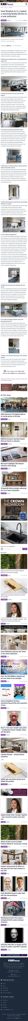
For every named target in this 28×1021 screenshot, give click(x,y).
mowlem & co (13, 379)
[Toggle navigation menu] (26, 4)
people (8, 898)
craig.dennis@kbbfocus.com (14, 976)
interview (4, 949)
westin (22, 379)
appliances (6, 380)
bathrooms (5, 419)
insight (3, 623)
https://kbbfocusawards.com (14, 972)
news (9, 419)
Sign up (24, 548)
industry (4, 656)
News (6, 7)
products (10, 444)
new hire (4, 898)
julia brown (19, 379)
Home (2, 7)
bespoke (10, 380)
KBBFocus (25, 20)
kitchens (4, 20)
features (8, 20)
